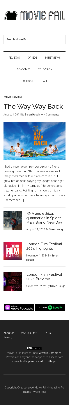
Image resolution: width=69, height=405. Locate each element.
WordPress (39, 391)
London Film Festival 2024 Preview (44, 276)
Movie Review (12, 97)
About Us (8, 333)
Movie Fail (34, 15)
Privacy (7, 337)
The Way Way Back (33, 106)
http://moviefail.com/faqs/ (40, 361)
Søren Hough (32, 114)
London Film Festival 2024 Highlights (44, 246)
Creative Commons (50, 352)
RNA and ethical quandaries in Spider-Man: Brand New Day (44, 218)
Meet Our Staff (29, 333)
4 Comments (51, 114)
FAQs (48, 333)
